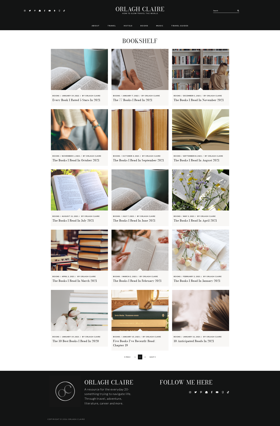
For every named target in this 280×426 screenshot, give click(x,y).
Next (152, 357)
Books (55, 95)
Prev (128, 357)
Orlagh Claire (140, 9)
